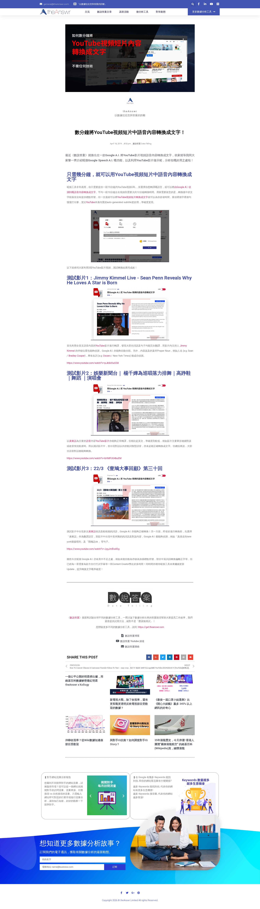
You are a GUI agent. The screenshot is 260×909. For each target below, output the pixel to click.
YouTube (90, 202)
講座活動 (124, 11)
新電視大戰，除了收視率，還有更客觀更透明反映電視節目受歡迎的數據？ (129, 703)
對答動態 (161, 11)
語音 (88, 441)
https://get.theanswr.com (151, 627)
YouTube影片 (102, 441)
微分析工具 (142, 11)
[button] (204, 11)
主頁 (87, 11)
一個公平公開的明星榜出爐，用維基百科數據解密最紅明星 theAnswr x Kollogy (84, 680)
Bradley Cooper (76, 355)
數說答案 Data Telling (142, 144)
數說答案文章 (104, 11)
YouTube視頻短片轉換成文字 (132, 197)
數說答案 (74, 617)
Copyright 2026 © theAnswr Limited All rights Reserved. (130, 900)
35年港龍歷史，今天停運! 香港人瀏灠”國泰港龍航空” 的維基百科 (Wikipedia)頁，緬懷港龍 (174, 744)
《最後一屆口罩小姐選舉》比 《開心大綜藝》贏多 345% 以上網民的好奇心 (173, 703)
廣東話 (72, 441)
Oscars (107, 355)
